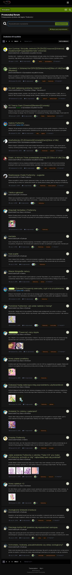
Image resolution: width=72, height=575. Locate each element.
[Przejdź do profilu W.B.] (5, 176)
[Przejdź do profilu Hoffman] (5, 158)
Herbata (12, 236)
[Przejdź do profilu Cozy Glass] (5, 211)
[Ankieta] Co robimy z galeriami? (22, 411)
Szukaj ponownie (62, 24)
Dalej (16, 41)
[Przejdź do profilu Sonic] (5, 49)
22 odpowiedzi (28, 448)
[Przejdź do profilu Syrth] (5, 193)
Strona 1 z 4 (27, 41)
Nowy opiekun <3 (16, 483)
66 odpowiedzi (25, 61)
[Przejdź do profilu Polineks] (5, 438)
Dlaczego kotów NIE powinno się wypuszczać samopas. (33, 527)
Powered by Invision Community (36, 572)
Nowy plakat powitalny (18, 358)
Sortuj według (63, 41)
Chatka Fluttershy (26, 177)
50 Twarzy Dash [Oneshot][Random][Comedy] (28, 105)
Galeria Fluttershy (16, 123)
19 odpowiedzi (27, 116)
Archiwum (24, 194)
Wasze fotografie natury (19, 271)
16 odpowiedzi (28, 378)
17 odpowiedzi (28, 430)
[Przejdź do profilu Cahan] (5, 106)
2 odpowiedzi (27, 185)
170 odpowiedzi (28, 299)
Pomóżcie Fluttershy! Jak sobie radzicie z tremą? (30, 306)
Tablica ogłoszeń (15, 192)
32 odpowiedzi (29, 98)
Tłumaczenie (33, 568)
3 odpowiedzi (24, 203)
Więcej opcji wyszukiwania (59, 29)
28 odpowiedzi (25, 555)
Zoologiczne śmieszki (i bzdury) (22, 510)
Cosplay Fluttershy (16, 437)
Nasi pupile (13, 254)
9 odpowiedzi (29, 229)
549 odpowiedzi (28, 133)
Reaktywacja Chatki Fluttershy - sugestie (26, 175)
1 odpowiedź (27, 503)
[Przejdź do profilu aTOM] (5, 141)
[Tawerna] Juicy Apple (29, 332)
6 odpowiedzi (29, 150)
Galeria (27, 125)
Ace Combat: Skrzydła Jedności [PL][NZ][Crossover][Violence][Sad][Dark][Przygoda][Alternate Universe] (36, 49)
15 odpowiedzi (25, 520)
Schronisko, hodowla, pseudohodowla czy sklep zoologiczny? (35, 545)
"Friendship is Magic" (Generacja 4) (34, 90)
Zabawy (27, 290)
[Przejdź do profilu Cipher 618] (5, 124)
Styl (41, 568)
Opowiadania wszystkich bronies (31, 53)
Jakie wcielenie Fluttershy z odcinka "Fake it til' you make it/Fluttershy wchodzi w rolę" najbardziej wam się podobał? (34, 456)
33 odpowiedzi (24, 247)
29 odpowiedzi (25, 264)
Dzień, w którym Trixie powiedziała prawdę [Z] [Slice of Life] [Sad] (37, 157)
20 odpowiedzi (28, 81)
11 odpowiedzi (28, 404)
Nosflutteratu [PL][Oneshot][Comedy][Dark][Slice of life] (33, 140)
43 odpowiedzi (29, 168)
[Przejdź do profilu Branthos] (5, 89)
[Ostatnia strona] (20, 41)
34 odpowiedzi (25, 281)
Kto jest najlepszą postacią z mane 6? (25, 88)
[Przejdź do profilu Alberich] (5, 69)
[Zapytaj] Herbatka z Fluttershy (22, 210)
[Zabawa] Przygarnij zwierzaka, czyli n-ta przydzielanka (39, 288)
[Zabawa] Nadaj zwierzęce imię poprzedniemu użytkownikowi (35, 385)
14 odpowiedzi (28, 325)
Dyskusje (24, 238)
